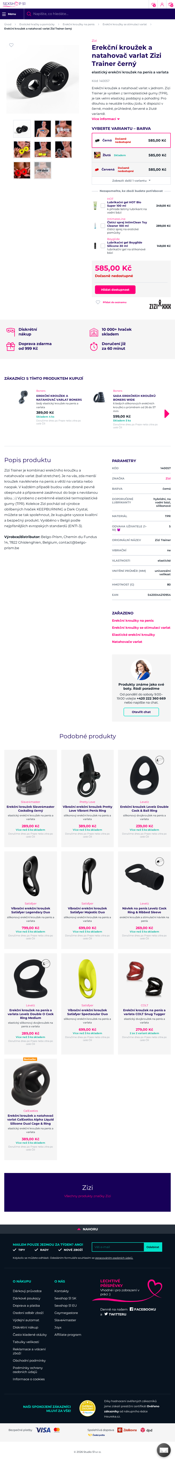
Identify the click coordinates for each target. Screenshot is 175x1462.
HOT (110, 198)
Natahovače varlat (127, 642)
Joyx (57, 1327)
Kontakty (61, 1291)
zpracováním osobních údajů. (114, 1257)
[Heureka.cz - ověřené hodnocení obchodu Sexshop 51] (87, 1415)
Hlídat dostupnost (115, 290)
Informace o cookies (29, 1379)
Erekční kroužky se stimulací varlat (125, 24)
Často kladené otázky (30, 1335)
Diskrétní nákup (25, 1327)
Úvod (7, 24)
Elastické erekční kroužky (133, 635)
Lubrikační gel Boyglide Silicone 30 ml (124, 244)
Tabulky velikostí (26, 1342)
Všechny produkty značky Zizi (87, 1196)
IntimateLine (116, 219)
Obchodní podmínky (29, 1360)
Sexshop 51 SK (65, 1298)
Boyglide (113, 239)
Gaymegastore (66, 1313)
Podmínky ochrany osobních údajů (28, 1370)
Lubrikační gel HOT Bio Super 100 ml (124, 203)
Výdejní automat (26, 1320)
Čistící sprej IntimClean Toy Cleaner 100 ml (127, 224)
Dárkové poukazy (26, 1298)
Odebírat (152, 1247)
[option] (49, 407)
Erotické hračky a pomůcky (37, 24)
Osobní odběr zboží (28, 1313)
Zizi (94, 41)
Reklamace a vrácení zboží (29, 1351)
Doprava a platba (26, 1305)
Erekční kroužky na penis (79, 24)
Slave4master (65, 1320)
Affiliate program (67, 1335)
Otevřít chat (141, 712)
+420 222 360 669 (151, 698)
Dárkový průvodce (27, 1291)
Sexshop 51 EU (65, 1305)
